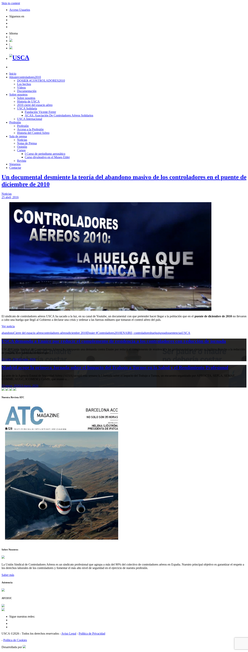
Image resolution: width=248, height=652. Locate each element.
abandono (8, 333)
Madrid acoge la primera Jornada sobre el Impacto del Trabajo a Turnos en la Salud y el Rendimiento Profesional (115, 367)
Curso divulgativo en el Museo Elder (47, 157)
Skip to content (11, 3)
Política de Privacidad (92, 633)
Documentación (26, 91)
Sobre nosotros (18, 94)
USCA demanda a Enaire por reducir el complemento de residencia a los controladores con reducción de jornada (114, 341)
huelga (154, 333)
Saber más (8, 575)
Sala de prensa (18, 136)
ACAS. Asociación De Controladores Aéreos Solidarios (59, 115)
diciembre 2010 (77, 333)
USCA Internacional (29, 119)
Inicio (12, 73)
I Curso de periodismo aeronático (45, 153)
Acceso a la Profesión (30, 129)
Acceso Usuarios (19, 9)
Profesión (15, 122)
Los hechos (24, 84)
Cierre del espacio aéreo (28, 333)
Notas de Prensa (27, 143)
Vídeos (21, 87)
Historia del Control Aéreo (33, 132)
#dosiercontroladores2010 (25, 77)
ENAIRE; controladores (135, 333)
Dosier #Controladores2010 (104, 333)
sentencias (175, 333)
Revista (21, 160)
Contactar (15, 167)
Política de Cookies (15, 640)
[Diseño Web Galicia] (24, 647)
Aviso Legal (68, 633)
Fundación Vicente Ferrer (40, 112)
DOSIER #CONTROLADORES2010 (41, 80)
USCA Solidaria (27, 108)
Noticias (22, 139)
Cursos (21, 150)
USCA (186, 333)
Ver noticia (8, 326)
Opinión (22, 146)
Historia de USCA (28, 101)
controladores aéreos (55, 333)
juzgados (163, 333)
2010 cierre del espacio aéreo (35, 105)
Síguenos (15, 164)
